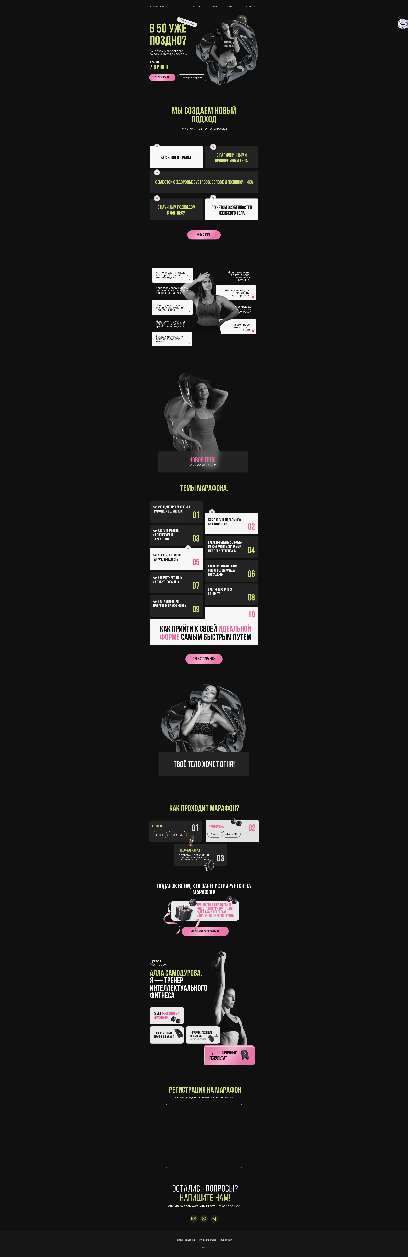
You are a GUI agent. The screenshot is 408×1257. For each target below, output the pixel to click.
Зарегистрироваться (205, 931)
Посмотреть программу (192, 78)
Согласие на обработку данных (207, 1240)
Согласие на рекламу (226, 1240)
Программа (213, 7)
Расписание (231, 7)
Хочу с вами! (204, 235)
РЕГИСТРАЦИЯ (250, 7)
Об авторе (197, 6)
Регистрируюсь (162, 77)
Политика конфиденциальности (185, 1240)
